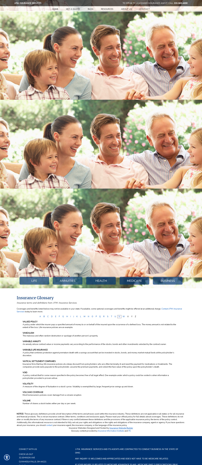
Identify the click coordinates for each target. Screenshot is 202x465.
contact (49, 425)
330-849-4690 (181, 3)
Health (101, 281)
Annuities (67, 281)
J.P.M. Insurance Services (27, 3)
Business (168, 281)
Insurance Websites (78, 428)
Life (34, 281)
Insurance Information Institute (111, 431)
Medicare (134, 281)
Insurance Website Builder (121, 428)
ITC (129, 431)
